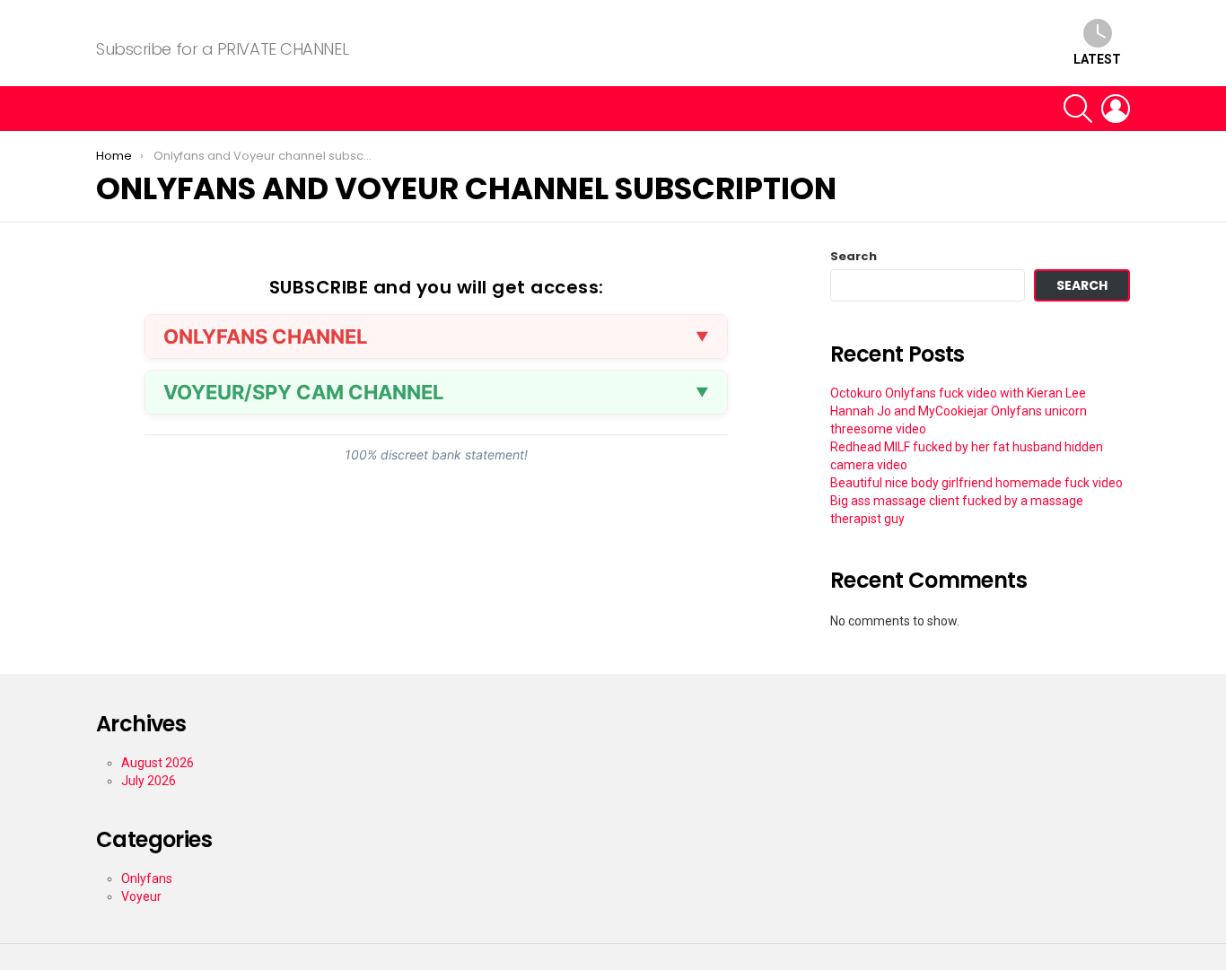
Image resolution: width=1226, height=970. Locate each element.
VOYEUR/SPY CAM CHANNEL (303, 392)
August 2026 (157, 763)
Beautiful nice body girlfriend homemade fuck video (976, 483)
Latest (1097, 59)
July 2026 (148, 780)
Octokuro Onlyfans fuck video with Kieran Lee (958, 393)
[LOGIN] (1115, 108)
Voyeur (141, 896)
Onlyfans (146, 878)
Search (853, 256)
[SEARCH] (1078, 108)
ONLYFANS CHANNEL (265, 336)
